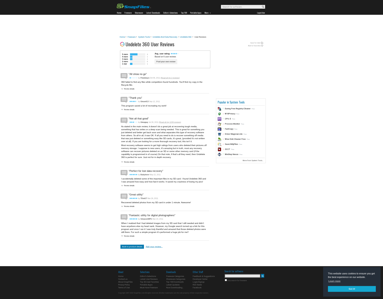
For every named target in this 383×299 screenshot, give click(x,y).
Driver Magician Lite (234, 134)
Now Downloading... (175, 287)
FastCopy (229, 129)
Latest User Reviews (149, 279)
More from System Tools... (253, 161)
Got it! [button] (352, 289)
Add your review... (154, 246)
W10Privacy (230, 114)
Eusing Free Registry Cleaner (238, 108)
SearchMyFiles (231, 144)
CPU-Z (228, 119)
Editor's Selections (148, 276)
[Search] (261, 7)
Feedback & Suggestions (204, 276)
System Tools (144, 37)
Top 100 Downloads (175, 282)
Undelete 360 (185, 37)
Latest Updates (173, 285)
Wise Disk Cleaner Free (235, 139)
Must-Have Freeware (149, 287)
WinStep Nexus (231, 154)
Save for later (255, 43)
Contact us (122, 279)
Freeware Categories (175, 276)
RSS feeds (197, 285)
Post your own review (165, 61)
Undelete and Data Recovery (165, 37)
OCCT (227, 149)
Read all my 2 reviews (170, 78)
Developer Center (200, 279)
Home (122, 37)
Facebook (197, 287)
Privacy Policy (124, 285)
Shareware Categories (175, 279)
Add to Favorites (254, 46)
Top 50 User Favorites (149, 282)
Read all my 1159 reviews (169, 122)
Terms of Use (124, 287)
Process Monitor (232, 124)
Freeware (132, 37)
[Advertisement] (191, 25)
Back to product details (132, 247)
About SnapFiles (125, 282)
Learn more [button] (334, 281)
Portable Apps (146, 285)
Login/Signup (199, 282)
